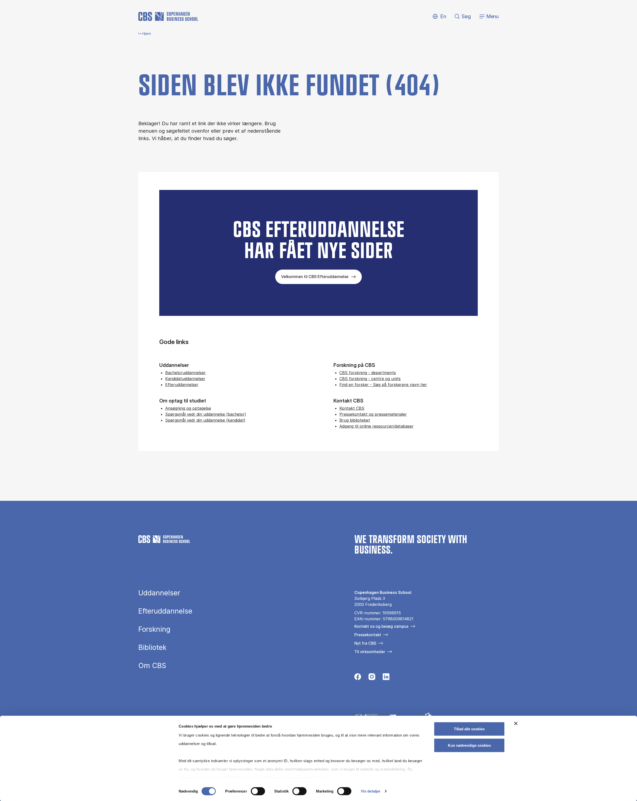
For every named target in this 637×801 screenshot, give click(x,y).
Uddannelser (159, 592)
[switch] (258, 791)
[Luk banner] (516, 723)
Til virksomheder (369, 651)
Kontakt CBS (351, 408)
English (439, 16)
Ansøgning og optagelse (188, 408)
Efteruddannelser (181, 384)
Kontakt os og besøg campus (381, 626)
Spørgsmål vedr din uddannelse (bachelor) (205, 414)
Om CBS (152, 665)
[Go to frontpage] (168, 16)
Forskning (154, 629)
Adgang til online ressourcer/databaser (376, 426)
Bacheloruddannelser (185, 372)
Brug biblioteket (354, 420)
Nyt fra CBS (365, 643)
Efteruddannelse (165, 611)
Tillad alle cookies (469, 729)
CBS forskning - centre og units (370, 378)
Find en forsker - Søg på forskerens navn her (383, 384)
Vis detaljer (370, 791)
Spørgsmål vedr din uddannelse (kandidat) (205, 420)
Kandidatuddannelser (185, 378)
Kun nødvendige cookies (469, 745)
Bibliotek (152, 647)
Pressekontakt (367, 634)
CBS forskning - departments (367, 372)
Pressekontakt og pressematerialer (373, 414)
